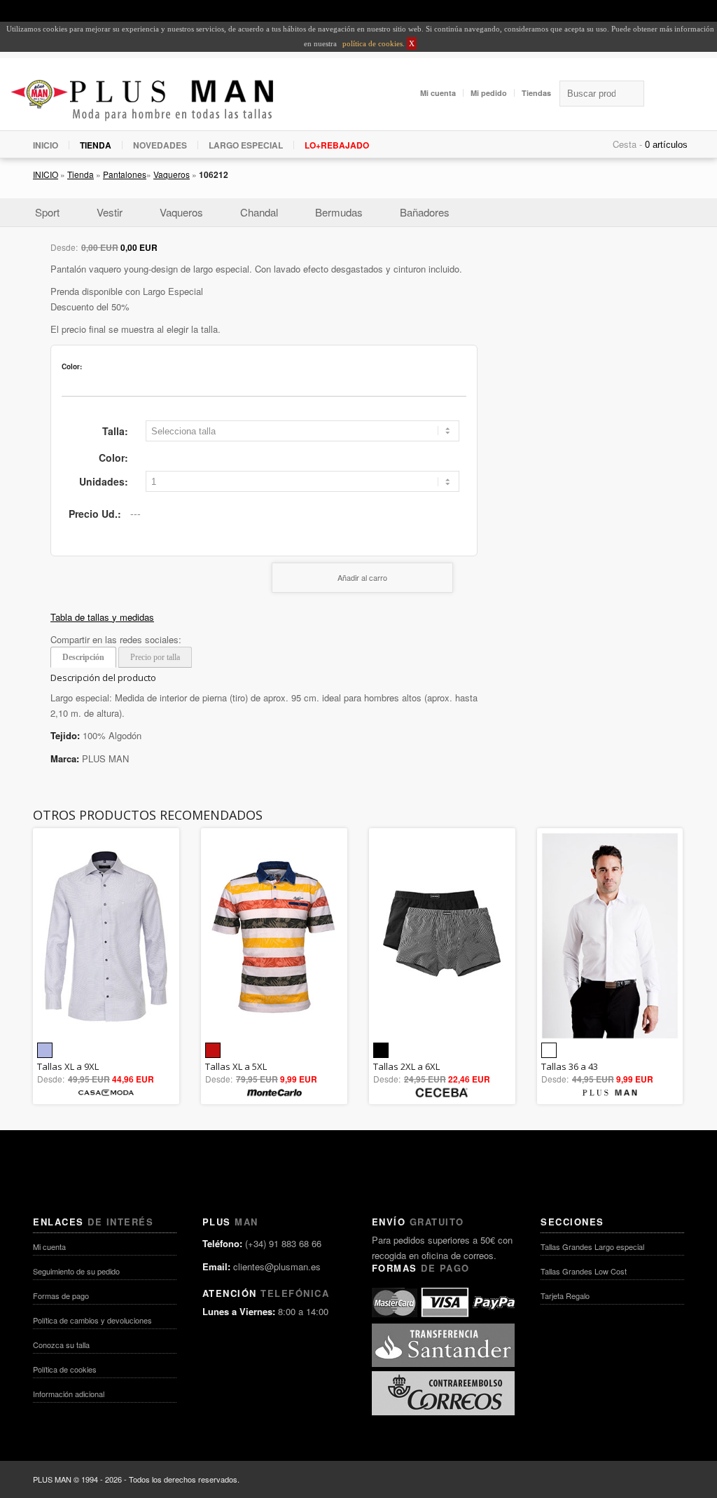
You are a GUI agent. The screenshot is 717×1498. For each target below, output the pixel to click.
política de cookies (371, 43)
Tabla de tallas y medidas (102, 617)
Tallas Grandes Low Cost (584, 1271)
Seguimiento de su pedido (76, 1271)
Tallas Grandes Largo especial (592, 1246)
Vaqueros (171, 174)
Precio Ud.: (95, 514)
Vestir (110, 212)
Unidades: (103, 481)
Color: (113, 458)
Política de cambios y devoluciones (92, 1320)
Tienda (80, 174)
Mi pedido (489, 93)
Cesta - (627, 144)
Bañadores (425, 212)
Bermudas (339, 212)
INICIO (45, 145)
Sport (47, 212)
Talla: (115, 431)
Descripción (83, 657)
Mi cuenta (438, 93)
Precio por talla (155, 657)
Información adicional (68, 1393)
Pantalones (124, 174)
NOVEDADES (160, 145)
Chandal (259, 212)
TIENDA (95, 145)
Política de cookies (65, 1369)
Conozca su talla (61, 1344)
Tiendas (536, 93)
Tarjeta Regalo (565, 1295)
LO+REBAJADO (337, 145)
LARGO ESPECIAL (246, 145)
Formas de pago (61, 1295)
